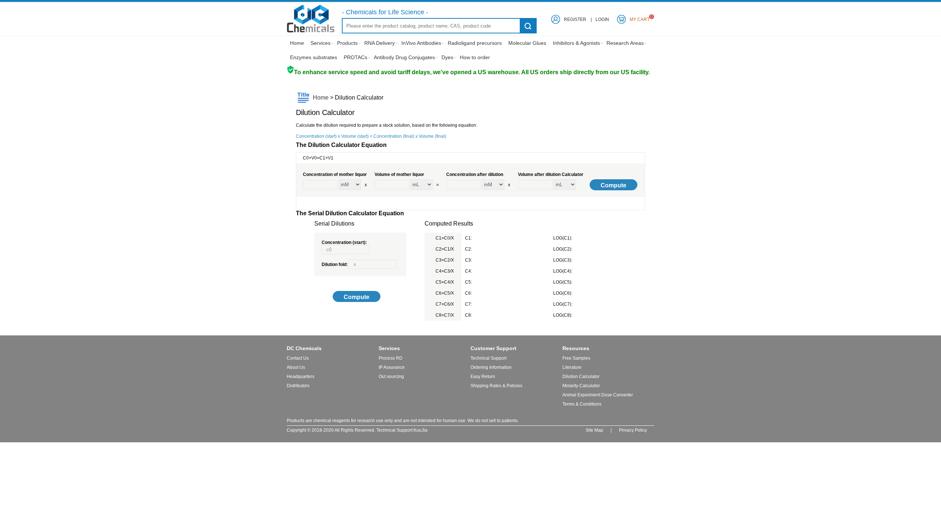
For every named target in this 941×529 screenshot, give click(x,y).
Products (347, 43)
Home (297, 43)
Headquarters (300, 376)
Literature (572, 367)
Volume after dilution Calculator (550, 174)
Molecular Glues (527, 43)
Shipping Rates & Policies (496, 385)
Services (320, 43)
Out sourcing (391, 376)
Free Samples (576, 358)
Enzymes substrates (313, 57)
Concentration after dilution (474, 174)
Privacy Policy (633, 430)
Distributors (298, 385)
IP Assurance (392, 367)
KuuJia (420, 430)
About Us (296, 367)
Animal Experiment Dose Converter (597, 394)
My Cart (640, 18)
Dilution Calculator (581, 376)
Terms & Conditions (581, 404)
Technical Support (488, 358)
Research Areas (625, 43)
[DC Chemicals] (310, 31)
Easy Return (482, 376)
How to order (475, 57)
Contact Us (298, 358)
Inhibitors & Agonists (576, 43)
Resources (575, 348)
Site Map (594, 430)
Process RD (390, 358)
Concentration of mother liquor (335, 174)
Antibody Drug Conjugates (404, 57)
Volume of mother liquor (399, 174)
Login (602, 19)
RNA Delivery (379, 43)
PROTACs (355, 57)
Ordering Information (491, 367)
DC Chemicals (304, 348)
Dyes (447, 57)
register (575, 19)
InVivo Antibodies (421, 43)
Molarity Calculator (581, 385)
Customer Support (493, 348)
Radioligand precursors (475, 43)
